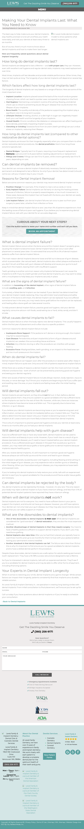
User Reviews (72, 744)
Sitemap (51, 822)
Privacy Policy (30, 822)
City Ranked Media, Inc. (15, 824)
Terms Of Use (42, 822)
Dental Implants (53, 743)
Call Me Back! (42, 675)
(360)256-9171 (70, 3)
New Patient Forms (49, 756)
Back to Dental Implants (14, 601)
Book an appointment (42, 231)
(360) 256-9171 (43, 631)
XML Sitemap (60, 822)
